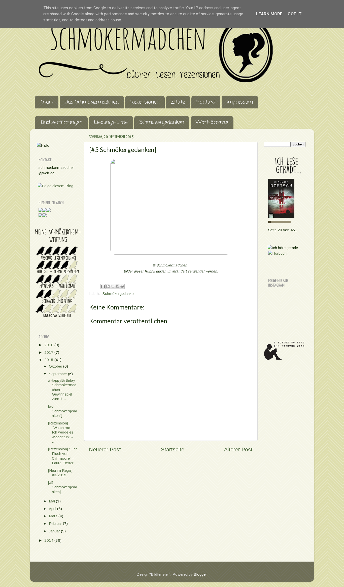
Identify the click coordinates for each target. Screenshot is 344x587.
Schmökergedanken (161, 122)
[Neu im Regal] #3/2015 (60, 472)
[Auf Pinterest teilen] (122, 286)
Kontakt (205, 102)
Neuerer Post (105, 450)
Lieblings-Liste (111, 122)
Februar (56, 523)
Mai (52, 501)
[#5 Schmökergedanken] (62, 487)
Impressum (240, 102)
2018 (49, 345)
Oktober (56, 366)
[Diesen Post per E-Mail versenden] (103, 286)
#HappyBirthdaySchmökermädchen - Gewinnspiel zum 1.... (62, 389)
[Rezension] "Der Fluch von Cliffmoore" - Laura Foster (62, 456)
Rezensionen (144, 102)
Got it (295, 13)
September (58, 374)
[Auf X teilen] (112, 286)
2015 (49, 360)
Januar (55, 531)
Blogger (200, 574)
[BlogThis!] (107, 286)
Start (47, 102)
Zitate (178, 102)
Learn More (269, 13)
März (53, 516)
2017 (49, 352)
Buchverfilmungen (61, 122)
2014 (49, 540)
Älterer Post (238, 450)
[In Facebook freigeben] (117, 286)
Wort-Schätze (212, 122)
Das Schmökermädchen (92, 102)
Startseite (172, 450)
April (53, 508)
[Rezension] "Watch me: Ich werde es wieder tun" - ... (60, 432)
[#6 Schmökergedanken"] (62, 411)
